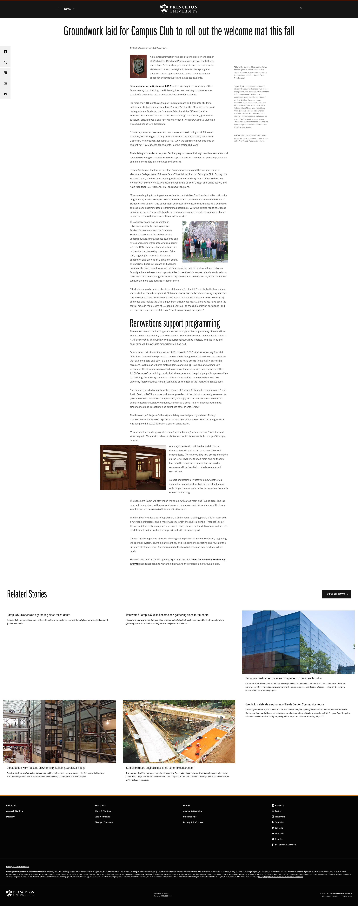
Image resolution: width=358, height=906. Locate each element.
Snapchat (279, 822)
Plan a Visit (100, 805)
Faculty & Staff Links (193, 822)
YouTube (279, 833)
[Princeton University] (20, 895)
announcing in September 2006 (153, 86)
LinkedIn (279, 827)
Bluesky (279, 839)
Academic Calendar (192, 811)
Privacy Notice (347, 896)
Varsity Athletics (102, 816)
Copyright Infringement (330, 896)
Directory (10, 816)
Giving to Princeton (104, 822)
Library (186, 805)
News (67, 8)
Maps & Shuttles (103, 811)
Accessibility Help (14, 811)
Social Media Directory (285, 844)
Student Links (189, 816)
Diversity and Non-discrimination (17, 867)
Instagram (280, 816)
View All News (336, 594)
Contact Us (11, 805)
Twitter (278, 811)
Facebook (279, 805)
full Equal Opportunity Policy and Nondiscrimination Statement (280, 877)
